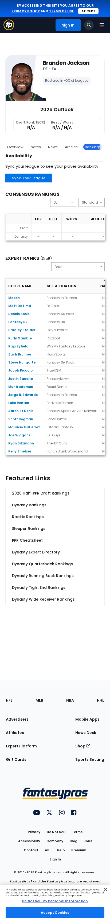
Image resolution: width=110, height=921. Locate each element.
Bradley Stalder (22, 330)
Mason (14, 297)
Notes (36, 146)
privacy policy (25, 11)
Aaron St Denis (20, 411)
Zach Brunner (19, 354)
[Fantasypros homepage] (8, 29)
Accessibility (29, 841)
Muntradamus (20, 386)
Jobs (88, 841)
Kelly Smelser (19, 451)
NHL (100, 700)
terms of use (61, 11)
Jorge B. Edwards (23, 394)
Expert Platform (21, 746)
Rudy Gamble (20, 338)
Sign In (55, 859)
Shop (80, 746)
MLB (39, 700)
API (47, 850)
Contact (31, 850)
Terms (77, 832)
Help (61, 850)
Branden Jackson (66, 63)
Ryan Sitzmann (21, 443)
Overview (15, 146)
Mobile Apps (87, 719)
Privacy (34, 832)
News (53, 146)
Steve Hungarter (22, 362)
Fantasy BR (18, 322)
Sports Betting (89, 759)
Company (54, 841)
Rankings (93, 146)
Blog (73, 841)
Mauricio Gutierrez (24, 427)
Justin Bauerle (20, 378)
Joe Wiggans (19, 435)
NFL (9, 700)
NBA (70, 700)
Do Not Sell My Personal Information (55, 901)
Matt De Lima (19, 306)
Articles (71, 146)
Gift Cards (16, 759)
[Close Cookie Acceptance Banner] (105, 889)
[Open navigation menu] (102, 25)
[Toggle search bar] (89, 25)
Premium (78, 850)
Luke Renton (18, 402)
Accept (88, 11)
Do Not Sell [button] (56, 832)
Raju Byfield (18, 346)
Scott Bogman (20, 419)
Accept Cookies (55, 912)
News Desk (85, 732)
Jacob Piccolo (20, 370)
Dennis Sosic (19, 314)
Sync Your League (28, 178)
